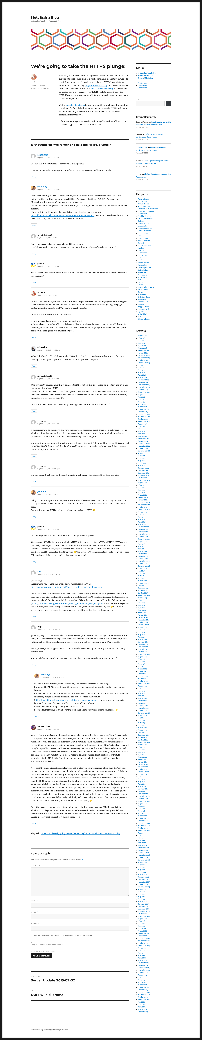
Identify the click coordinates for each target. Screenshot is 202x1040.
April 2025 (142, 375)
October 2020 (143, 507)
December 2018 (143, 559)
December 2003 (144, 992)
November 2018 (144, 561)
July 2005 (141, 951)
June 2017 (141, 603)
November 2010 (144, 796)
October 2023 (143, 419)
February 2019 (143, 554)
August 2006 (142, 919)
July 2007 (141, 892)
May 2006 (141, 926)
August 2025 (142, 365)
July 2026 (141, 338)
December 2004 (144, 968)
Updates (46, 88)
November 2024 (144, 387)
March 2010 (142, 816)
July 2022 (141, 456)
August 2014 (142, 686)
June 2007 (141, 894)
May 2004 (141, 980)
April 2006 (142, 929)
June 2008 (141, 867)
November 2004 (144, 970)
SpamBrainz (142, 295)
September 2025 (144, 363)
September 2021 (144, 480)
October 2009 (143, 828)
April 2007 (142, 899)
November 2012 (144, 738)
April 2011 (141, 784)
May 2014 (141, 693)
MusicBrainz (142, 83)
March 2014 (142, 698)
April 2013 (141, 725)
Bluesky (141, 78)
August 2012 (142, 745)
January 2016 (143, 644)
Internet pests (143, 255)
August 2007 (142, 889)
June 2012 (141, 750)
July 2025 (141, 368)
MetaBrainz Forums (145, 76)
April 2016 (142, 637)
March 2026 (142, 348)
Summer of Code (144, 302)
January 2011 (142, 791)
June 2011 (141, 779)
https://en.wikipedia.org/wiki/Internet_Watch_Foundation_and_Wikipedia (67, 603)
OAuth (140, 282)
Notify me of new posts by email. (43, 951)
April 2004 (142, 982)
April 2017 (141, 608)
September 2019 (144, 539)
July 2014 (141, 689)
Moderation (142, 275)
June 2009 (142, 838)
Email (34, 912)
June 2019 (141, 544)
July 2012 (141, 747)
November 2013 (143, 708)
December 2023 (144, 414)
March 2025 (142, 377)
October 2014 (143, 681)
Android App (142, 201)
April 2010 (141, 813)
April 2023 (142, 434)
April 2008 (142, 872)
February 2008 (143, 877)
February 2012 (143, 760)
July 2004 (141, 978)
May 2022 (141, 461)
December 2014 (143, 676)
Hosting (34, 88)
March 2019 (142, 551)
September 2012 (144, 742)
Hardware (141, 248)
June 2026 (142, 341)
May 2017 (141, 605)
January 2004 (143, 990)
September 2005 (144, 946)
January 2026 (143, 353)
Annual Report (143, 204)
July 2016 (141, 630)
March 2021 (142, 495)
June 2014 (141, 691)
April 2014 (141, 696)
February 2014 (143, 701)
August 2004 (142, 975)
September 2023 (144, 422)
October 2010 (143, 799)
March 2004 (142, 985)
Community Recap (145, 228)
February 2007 (143, 904)
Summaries (142, 299)
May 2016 (141, 635)
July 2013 (141, 718)
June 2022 (141, 458)
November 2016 (144, 620)
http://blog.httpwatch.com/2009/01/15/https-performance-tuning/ (62, 215)
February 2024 (143, 409)
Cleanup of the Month (146, 219)
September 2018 (144, 566)
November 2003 (144, 995)
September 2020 (144, 510)
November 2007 (144, 882)
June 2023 (141, 429)
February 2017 (143, 613)
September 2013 (144, 713)
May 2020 (141, 520)
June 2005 (141, 953)
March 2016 (142, 640)
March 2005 (142, 960)
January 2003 (143, 1012)
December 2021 (143, 473)
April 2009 (142, 843)
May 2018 (141, 576)
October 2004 (143, 973)
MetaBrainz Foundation (147, 73)
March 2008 (142, 875)
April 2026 (142, 346)
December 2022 (144, 444)
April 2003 (142, 1007)
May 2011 (141, 782)
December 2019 (144, 532)
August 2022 (142, 453)
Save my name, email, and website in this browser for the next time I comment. (63, 936)
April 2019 (142, 549)
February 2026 (143, 351)
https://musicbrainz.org (102, 88)
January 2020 (143, 529)
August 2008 (142, 862)
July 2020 (141, 515)
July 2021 (141, 485)
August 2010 (142, 804)
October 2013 (143, 711)
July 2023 (141, 426)
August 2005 (142, 948)
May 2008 (141, 870)
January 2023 (143, 441)
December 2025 (144, 355)
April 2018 (141, 578)
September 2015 (144, 654)
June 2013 (141, 720)
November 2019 (144, 534)
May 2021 (141, 490)
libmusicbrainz (143, 263)
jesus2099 (42, 187)
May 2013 (141, 723)
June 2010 (141, 809)
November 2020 (144, 505)
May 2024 (141, 402)
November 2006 (144, 911)
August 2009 (142, 833)
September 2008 (144, 860)
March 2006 (142, 931)
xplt (39, 571)
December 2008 (144, 853)
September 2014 (144, 684)
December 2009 (144, 823)
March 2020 (142, 524)
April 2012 (141, 755)
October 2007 (143, 884)
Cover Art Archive (144, 231)
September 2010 (144, 801)
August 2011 (142, 774)
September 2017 (144, 595)
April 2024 (142, 404)
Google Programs (144, 246)
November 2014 (144, 679)
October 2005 (143, 943)
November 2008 (144, 855)
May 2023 (141, 431)
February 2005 (143, 963)
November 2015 (144, 649)
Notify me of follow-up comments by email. (47, 945)
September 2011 (144, 772)
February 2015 (143, 671)
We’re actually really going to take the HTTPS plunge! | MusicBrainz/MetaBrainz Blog (80, 833)
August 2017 (142, 598)
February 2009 (143, 848)
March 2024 (142, 407)
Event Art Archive (144, 241)
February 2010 (143, 818)
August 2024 (142, 395)
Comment (36, 865)
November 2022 (144, 446)
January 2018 (143, 586)
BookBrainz (142, 88)
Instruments (142, 253)
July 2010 (141, 806)
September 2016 (144, 625)
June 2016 (141, 632)
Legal (140, 260)
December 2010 (143, 794)
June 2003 (141, 1004)
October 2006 (143, 914)
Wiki (139, 317)
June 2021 (141, 488)
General (141, 243)
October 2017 (143, 593)
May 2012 (141, 752)
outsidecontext (141, 148)
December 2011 (143, 764)
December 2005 (144, 938)
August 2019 (142, 542)
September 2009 (144, 831)
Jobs (139, 258)
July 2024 (141, 397)
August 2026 (142, 336)
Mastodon (149, 78)
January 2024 (143, 412)
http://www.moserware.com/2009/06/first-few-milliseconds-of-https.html (66, 587)
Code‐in (141, 221)
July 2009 (141, 835)
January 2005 (143, 965)
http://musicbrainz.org (96, 85)
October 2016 (143, 622)
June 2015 (141, 662)
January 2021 (143, 500)
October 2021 (143, 478)
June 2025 (141, 370)
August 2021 (142, 483)
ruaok (33, 82)
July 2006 (141, 921)
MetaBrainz (142, 273)
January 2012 (143, 762)
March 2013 (142, 728)
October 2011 (142, 769)
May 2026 (141, 343)
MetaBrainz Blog (45, 17)
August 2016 (142, 627)
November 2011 (143, 767)
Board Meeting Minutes (146, 211)
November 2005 (144, 941)
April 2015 (141, 666)
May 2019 (141, 546)
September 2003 (144, 1000)
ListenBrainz (143, 85)
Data (139, 236)
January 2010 (143, 821)
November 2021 (144, 475)
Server (40, 88)
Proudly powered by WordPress (57, 1030)
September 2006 (144, 916)
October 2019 (143, 537)
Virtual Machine (144, 314)
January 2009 (143, 850)
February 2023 (143, 439)
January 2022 (143, 471)
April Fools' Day (144, 206)
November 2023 (144, 417)
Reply (34, 177)
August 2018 (142, 569)
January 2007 (143, 907)
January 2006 (143, 936)
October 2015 (143, 652)
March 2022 (142, 466)
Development (143, 238)
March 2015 (142, 669)
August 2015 (142, 657)
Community (142, 226)
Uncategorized (143, 309)
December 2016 (144, 617)
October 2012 (143, 740)
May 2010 (141, 811)
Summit (141, 304)
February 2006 (143, 933)
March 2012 (142, 757)
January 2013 (142, 733)
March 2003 (142, 1009)
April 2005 (142, 958)
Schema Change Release (147, 287)
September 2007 (144, 887)
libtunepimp (142, 265)
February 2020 (143, 527)
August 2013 (142, 715)
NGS (139, 280)
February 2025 (143, 380)
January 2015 (143, 674)
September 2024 (144, 392)
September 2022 (144, 451)
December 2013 (143, 706)
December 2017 (143, 588)
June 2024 (141, 400)
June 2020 (141, 517)
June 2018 (141, 573)
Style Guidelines (144, 297)
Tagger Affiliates (144, 307)
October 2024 (143, 390)
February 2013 (143, 730)
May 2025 (141, 373)
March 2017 (142, 610)
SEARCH (139, 100)
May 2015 (141, 664)
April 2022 (142, 463)
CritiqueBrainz (143, 233)
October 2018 (143, 564)
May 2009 (141, 840)
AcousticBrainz (143, 199)
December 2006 (144, 909)
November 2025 (144, 358)
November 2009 (144, 826)
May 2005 (141, 955)
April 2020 (142, 522)
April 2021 (141, 493)
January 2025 (143, 382)
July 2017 (141, 600)
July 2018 (141, 571)
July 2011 (141, 777)
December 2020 (144, 502)
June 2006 (142, 924)
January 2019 (143, 556)
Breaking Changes (145, 216)
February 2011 (143, 789)
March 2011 (142, 786)
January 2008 (143, 880)
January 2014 (143, 703)
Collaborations (143, 224)
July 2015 (141, 659)
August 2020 (142, 512)
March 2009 (142, 845)
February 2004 (143, 987)
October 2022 (143, 448)
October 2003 (143, 997)
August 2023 (142, 424)
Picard (140, 285)
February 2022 (143, 468)
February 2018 (143, 583)
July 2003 (141, 1002)
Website (35, 923)
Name (34, 901)
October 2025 (143, 360)
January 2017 (143, 615)
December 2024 (144, 385)
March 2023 (142, 436)
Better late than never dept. (148, 209)
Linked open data (144, 268)
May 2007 (141, 897)
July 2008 (141, 865)
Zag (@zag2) (43, 155)
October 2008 (143, 858)
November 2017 (144, 591)
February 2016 (143, 642)
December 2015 (143, 647)
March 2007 (142, 902)
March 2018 (142, 581)
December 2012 (143, 735)
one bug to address (76, 105)
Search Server (143, 290)
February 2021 (143, 497)
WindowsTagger (144, 319)
